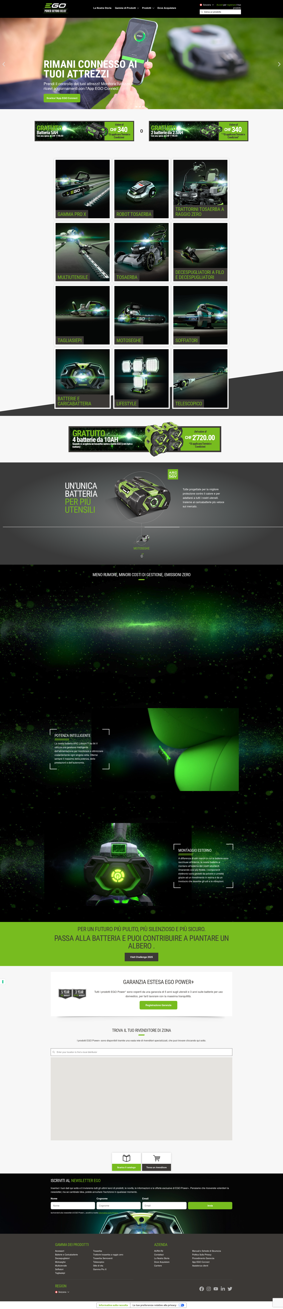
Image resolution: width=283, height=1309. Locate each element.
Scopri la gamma (56, 98)
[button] (4, 64)
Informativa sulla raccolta (113, 1305)
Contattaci (159, 1254)
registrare (231, 4)
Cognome (102, 1198)
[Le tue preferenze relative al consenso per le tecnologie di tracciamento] (3, 982)
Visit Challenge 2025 (141, 957)
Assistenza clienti (200, 1265)
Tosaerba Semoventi (102, 1258)
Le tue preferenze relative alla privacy (154, 1305)
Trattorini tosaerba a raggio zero (108, 1254)
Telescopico (98, 1261)
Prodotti (146, 8)
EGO (56, 8)
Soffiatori (59, 1269)
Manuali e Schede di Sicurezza (206, 1250)
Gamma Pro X (99, 1269)
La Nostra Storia (102, 8)
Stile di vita (98, 1265)
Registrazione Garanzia (158, 1005)
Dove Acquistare (166, 8)
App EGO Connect (200, 1261)
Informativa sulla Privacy (108, 1212)
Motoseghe (60, 1261)
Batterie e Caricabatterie (66, 1254)
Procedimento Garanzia (203, 1258)
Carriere (158, 1265)
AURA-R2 (158, 1250)
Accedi (220, 4)
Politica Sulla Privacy (201, 1254)
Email (145, 1198)
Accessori (59, 1250)
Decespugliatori (62, 1258)
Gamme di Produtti (125, 8)
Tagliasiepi (60, 1272)
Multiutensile (61, 1265)
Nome (54, 1198)
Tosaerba (97, 1250)
